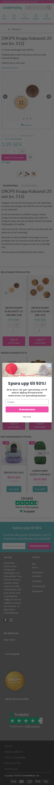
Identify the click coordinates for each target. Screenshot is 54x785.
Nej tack (27, 416)
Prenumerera (27, 409)
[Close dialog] (49, 365)
